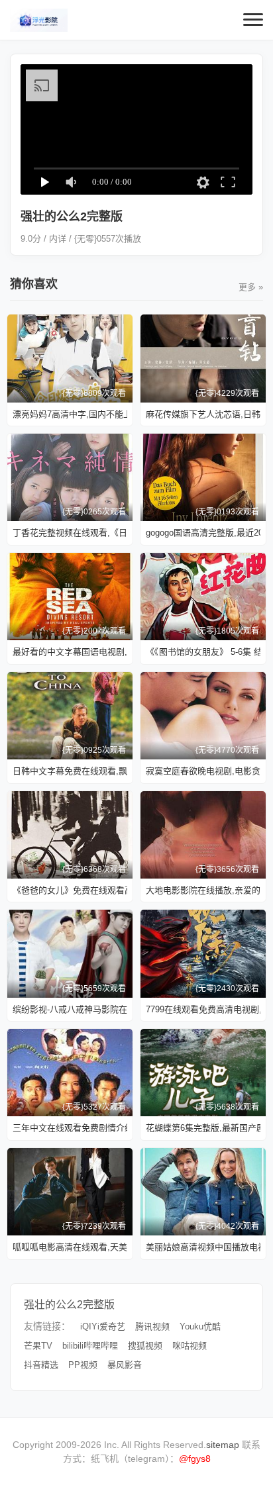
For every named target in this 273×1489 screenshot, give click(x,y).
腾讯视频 (152, 1326)
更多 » (251, 287)
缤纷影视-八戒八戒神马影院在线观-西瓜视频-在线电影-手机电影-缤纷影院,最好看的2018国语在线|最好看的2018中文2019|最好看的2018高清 (70, 1009)
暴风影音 (124, 1365)
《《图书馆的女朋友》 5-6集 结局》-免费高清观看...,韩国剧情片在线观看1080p (203, 652)
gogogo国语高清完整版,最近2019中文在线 (203, 533)
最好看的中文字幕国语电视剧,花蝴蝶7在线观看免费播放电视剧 (70, 652)
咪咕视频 (189, 1346)
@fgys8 (195, 1458)
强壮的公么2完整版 (69, 1304)
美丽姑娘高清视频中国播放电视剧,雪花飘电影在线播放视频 (203, 1247)
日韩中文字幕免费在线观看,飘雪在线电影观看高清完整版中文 (70, 771)
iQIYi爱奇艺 (102, 1326)
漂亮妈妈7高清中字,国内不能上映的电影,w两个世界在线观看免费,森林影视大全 (70, 414)
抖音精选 (41, 1365)
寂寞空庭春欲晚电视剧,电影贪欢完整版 (203, 771)
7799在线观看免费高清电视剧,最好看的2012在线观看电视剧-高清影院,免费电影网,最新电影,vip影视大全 (203, 1009)
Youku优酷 (200, 1326)
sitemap (222, 1444)
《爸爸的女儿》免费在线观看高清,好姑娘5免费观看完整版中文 (70, 890)
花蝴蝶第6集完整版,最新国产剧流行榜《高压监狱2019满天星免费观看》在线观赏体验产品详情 (203, 1128)
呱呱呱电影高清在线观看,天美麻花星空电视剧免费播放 (70, 1247)
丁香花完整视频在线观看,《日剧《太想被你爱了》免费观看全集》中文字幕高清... (70, 533)
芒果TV (38, 1346)
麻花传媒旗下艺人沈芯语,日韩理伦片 (203, 414)
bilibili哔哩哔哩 (90, 1346)
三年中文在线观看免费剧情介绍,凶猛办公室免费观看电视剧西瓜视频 (70, 1128)
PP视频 (82, 1365)
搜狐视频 (145, 1346)
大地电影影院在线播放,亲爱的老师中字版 (203, 890)
